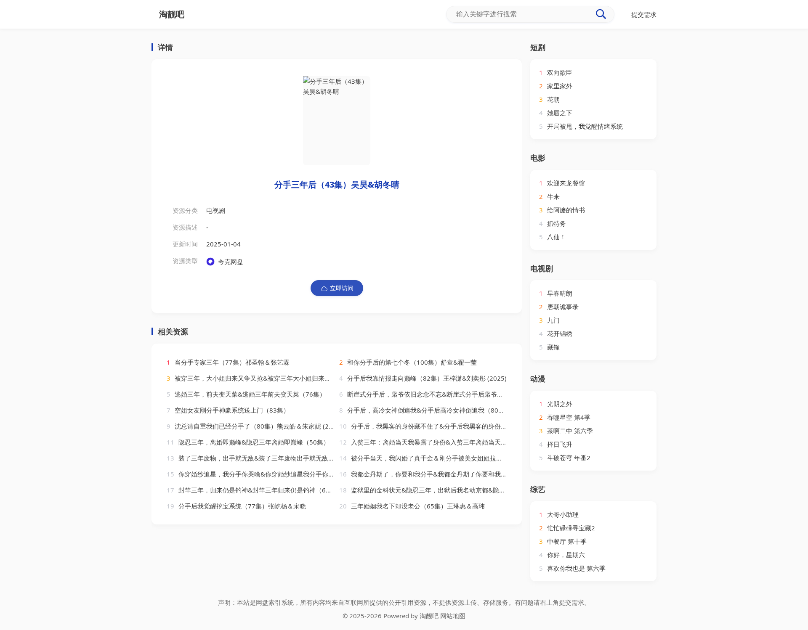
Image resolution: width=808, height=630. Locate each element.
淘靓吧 (429, 615)
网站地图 (452, 615)
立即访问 (342, 288)
